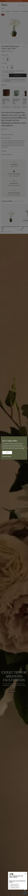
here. (23, 448)
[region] (14, 448)
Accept (7, 452)
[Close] (25, 438)
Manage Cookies (6, 456)
